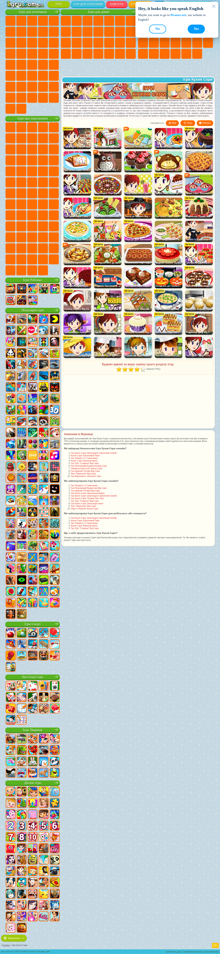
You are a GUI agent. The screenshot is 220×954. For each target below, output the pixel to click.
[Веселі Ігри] (21, 928)
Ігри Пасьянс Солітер (143, 43)
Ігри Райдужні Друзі (10, 226)
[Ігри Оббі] (32, 289)
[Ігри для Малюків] (10, 792)
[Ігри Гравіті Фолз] (32, 882)
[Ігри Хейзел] (10, 803)
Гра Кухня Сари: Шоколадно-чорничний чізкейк (94, 453)
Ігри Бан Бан (21, 237)
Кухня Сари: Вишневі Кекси (84, 461)
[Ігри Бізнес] (43, 466)
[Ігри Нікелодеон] (32, 342)
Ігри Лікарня (87, 43)
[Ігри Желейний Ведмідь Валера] (10, 848)
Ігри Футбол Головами (32, 87)
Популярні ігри (32, 310)
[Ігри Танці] (21, 916)
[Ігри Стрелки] (32, 603)
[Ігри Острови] (32, 546)
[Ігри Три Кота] (54, 837)
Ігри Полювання (43, 76)
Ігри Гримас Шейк (54, 237)
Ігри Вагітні (66, 43)
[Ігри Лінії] (32, 444)
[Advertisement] (138, 68)
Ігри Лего (21, 149)
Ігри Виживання (43, 54)
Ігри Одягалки (98, 32)
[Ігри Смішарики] (54, 792)
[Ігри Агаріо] (32, 330)
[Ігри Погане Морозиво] (10, 353)
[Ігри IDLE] (32, 591)
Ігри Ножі (154, 43)
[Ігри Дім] (43, 905)
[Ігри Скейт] (43, 644)
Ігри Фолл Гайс (43, 193)
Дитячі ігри (32, 782)
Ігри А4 (43, 204)
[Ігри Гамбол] (21, 882)
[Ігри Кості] (54, 708)
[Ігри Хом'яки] (32, 773)
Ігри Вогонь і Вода (87, 21)
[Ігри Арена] (21, 364)
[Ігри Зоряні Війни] (32, 432)
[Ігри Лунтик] (10, 814)
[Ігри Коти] (32, 739)
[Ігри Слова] (21, 500)
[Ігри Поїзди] (21, 376)
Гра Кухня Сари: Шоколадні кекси (87, 503)
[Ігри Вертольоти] (32, 364)
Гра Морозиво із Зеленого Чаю (86, 476)
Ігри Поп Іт (165, 43)
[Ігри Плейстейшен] (43, 523)
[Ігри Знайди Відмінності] (32, 848)
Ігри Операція (109, 43)
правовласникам (192, 951)
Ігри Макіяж (120, 43)
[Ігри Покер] (10, 697)
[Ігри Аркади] (54, 319)
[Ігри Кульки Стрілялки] (43, 319)
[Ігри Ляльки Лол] (43, 916)
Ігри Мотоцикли (54, 32)
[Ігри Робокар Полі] (54, 905)
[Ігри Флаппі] (10, 500)
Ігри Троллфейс (43, 138)
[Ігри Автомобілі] (21, 319)
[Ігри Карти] (32, 686)
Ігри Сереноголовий (54, 193)
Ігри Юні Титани (21, 193)
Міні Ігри (186, 43)
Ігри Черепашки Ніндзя (32, 182)
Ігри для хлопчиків (88, 4)
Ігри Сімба (43, 226)
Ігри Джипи (54, 76)
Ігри (59, 4)
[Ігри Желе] (10, 603)
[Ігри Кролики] (21, 773)
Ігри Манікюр (98, 43)
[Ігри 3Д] (54, 410)
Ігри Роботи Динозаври (32, 54)
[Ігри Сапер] (32, 708)
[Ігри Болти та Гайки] (21, 557)
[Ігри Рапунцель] (43, 803)
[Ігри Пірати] (43, 421)
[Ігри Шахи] (43, 697)
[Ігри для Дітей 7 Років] (10, 837)
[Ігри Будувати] (32, 569)
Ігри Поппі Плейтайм (32, 270)
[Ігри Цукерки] (21, 814)
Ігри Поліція (21, 54)
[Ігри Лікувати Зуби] (32, 894)
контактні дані (173, 951)
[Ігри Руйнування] (21, 466)
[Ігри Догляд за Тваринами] (54, 739)
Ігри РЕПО (54, 259)
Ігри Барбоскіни (10, 171)
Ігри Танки (43, 21)
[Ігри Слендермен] (54, 342)
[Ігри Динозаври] (21, 750)
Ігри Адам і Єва (21, 182)
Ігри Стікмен (10, 43)
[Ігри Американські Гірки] (21, 478)
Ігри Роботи (10, 54)
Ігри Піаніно (109, 54)
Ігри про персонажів (33, 118)
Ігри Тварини (32, 730)
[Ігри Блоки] (43, 444)
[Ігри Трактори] (54, 398)
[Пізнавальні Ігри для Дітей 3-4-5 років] (43, 792)
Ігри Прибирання (98, 54)
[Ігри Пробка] (21, 603)
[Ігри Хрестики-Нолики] (21, 720)
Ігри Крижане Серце (87, 32)
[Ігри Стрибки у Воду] (54, 644)
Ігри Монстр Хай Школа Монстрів (120, 21)
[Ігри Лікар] (21, 387)
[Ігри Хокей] (32, 644)
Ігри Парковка (10, 21)
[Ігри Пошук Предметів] (21, 444)
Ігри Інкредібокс (54, 248)
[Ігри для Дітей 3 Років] (21, 826)
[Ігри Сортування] (10, 546)
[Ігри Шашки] (54, 697)
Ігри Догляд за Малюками (77, 54)
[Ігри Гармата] (10, 512)
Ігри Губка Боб (21, 127)
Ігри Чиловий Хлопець (21, 259)
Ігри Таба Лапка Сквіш (131, 54)
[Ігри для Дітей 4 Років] (32, 826)
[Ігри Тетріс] (10, 455)
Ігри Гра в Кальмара (32, 204)
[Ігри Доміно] (21, 697)
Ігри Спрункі (43, 248)
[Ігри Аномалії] (21, 580)
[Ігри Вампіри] (21, 535)
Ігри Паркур (10, 87)
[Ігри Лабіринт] (54, 523)
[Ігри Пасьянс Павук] (54, 686)
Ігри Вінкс (120, 54)
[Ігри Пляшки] (21, 591)
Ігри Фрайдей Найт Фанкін (32, 237)
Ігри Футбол (21, 21)
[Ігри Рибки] (54, 750)
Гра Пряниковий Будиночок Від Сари (89, 466)
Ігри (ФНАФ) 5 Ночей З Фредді (10, 138)
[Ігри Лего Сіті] (54, 376)
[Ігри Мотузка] (43, 591)
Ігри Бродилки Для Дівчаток (131, 21)
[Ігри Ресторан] (10, 916)
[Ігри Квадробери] (43, 655)
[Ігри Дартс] (32, 655)
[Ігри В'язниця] (10, 614)
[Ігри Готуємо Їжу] (43, 882)
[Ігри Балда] (32, 523)
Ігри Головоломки (154, 54)
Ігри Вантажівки (21, 43)
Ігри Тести (109, 21)
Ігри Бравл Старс (21, 204)
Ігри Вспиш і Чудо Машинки (43, 160)
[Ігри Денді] (54, 478)
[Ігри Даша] (43, 814)
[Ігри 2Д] (10, 421)
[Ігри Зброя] (10, 432)
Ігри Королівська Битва (10, 32)
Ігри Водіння (43, 87)
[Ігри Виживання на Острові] (54, 580)
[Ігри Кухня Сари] (21, 871)
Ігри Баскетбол (186, 54)
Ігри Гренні (10, 215)
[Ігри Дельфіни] (10, 761)
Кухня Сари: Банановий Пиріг (85, 455)
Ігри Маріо (32, 171)
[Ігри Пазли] (54, 803)
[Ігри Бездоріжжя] (43, 364)
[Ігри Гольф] (21, 633)
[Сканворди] (43, 512)
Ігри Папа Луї (131, 32)
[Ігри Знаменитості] (10, 928)
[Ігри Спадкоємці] (32, 905)
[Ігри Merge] (54, 535)
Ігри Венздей (10, 237)
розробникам (211, 951)
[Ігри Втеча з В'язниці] (43, 557)
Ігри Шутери (10, 76)
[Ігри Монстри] (10, 489)
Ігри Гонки (43, 43)
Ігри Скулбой (54, 215)
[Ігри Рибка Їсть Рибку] (54, 546)
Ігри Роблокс (32, 280)
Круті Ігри (175, 54)
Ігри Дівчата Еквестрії (77, 21)
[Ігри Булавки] (54, 591)
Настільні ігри (32, 677)
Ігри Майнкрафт (21, 32)
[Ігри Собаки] (10, 750)
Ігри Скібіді (43, 237)
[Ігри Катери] (21, 421)
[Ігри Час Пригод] (10, 871)
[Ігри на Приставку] (43, 569)
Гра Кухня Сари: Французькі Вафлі (87, 493)
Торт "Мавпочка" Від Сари (83, 473)
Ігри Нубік (32, 215)
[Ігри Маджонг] (21, 686)
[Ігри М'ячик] (10, 478)
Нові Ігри (117, 4)
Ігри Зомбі (54, 21)
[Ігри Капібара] (43, 773)
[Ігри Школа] (21, 569)
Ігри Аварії (43, 32)
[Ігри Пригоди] (54, 353)
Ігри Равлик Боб (21, 138)
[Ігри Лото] (43, 708)
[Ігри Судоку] (21, 708)
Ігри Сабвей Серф (32, 149)
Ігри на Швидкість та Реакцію (197, 43)
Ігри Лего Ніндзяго (54, 127)
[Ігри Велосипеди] (43, 633)
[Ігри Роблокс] (10, 289)
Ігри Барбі (98, 21)
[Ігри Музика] (54, 455)
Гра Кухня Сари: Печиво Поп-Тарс (87, 498)
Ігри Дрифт (43, 65)
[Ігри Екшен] (10, 319)
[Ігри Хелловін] (54, 387)
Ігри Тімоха (10, 259)
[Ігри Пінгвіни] (43, 761)
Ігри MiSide (32, 259)
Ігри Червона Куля (32, 138)
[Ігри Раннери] (43, 478)
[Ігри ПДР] (43, 342)
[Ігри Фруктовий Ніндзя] (21, 330)
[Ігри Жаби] (54, 773)
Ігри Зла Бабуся (10, 149)
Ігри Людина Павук (43, 171)
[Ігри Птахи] (10, 773)
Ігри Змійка (143, 54)
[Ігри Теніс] (54, 633)
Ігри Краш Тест (43, 98)
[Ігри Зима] (32, 500)
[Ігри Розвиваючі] (32, 792)
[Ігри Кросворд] (32, 398)
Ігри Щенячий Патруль (32, 127)
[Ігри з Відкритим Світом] (54, 444)
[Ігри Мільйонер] (32, 478)
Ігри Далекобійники (10, 98)
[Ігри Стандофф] (10, 580)
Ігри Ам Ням (54, 149)
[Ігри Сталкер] (32, 512)
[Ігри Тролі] (54, 848)
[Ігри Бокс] (10, 655)
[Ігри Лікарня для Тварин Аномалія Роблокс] (21, 300)
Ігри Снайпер (54, 43)
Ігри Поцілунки (120, 32)
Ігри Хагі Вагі (21, 215)
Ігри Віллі (10, 127)
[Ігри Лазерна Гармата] (54, 421)
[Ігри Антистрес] (32, 489)
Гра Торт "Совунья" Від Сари (85, 463)
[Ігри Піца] (54, 882)
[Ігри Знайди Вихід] (21, 342)
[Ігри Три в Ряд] (10, 444)
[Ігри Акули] (43, 750)
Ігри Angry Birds (43, 149)
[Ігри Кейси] (43, 580)
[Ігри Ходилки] (43, 489)
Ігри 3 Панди (21, 160)
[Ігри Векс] (21, 523)
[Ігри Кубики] (10, 398)
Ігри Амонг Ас (10, 204)
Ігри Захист (197, 54)
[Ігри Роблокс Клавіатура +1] (32, 300)
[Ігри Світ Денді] (54, 289)
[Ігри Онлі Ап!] (10, 535)
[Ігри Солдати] (32, 421)
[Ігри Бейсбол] (10, 667)
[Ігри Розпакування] (54, 603)
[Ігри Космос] (10, 364)
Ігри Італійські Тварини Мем (10, 270)
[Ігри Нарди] (10, 708)
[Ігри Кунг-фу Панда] (54, 860)
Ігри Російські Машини (32, 65)
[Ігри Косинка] (43, 686)
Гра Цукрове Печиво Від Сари (85, 471)
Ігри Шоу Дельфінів (10, 160)
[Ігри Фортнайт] (32, 387)
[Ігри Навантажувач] (21, 353)
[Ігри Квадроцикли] (21, 512)
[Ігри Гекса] (10, 569)
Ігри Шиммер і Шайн (43, 182)
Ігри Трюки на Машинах (208, 43)
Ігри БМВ (32, 98)
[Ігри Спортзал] (54, 655)
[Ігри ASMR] (54, 557)
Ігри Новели (77, 43)
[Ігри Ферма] (43, 432)
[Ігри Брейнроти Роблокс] (10, 300)
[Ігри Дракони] (32, 750)
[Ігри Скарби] (43, 455)
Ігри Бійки (32, 43)
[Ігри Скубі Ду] (21, 860)
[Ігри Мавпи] (21, 761)
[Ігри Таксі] (10, 376)
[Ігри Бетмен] (21, 894)
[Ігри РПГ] (10, 330)
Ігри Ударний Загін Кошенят (21, 171)
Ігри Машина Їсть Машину (10, 65)
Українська (14, 938)
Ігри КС (21, 98)
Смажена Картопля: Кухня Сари (86, 468)
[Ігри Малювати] (43, 837)
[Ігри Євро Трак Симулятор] (32, 466)
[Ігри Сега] (21, 432)
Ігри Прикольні (175, 43)
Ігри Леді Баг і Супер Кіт (54, 138)
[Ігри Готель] (32, 580)
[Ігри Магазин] (32, 916)
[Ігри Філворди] (54, 466)
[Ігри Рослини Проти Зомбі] (21, 455)
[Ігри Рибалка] (43, 398)
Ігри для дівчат (99, 11)
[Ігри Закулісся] (54, 512)
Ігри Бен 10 (10, 182)
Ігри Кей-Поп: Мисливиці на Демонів (43, 270)
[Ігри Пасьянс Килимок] (32, 697)
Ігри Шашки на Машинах (21, 109)
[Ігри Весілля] (21, 905)
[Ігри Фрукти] (10, 591)
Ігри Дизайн (87, 54)
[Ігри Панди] (54, 761)
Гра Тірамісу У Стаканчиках (84, 458)
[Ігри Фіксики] (32, 871)
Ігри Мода (66, 54)
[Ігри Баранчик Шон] (54, 871)
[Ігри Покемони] (43, 894)
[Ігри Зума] (43, 410)
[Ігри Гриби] (21, 614)
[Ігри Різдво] (21, 803)
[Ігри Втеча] (54, 330)
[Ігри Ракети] (21, 489)
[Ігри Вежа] (54, 500)
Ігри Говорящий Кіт (43, 127)
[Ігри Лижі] (21, 644)
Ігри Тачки (32, 160)
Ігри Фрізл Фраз (54, 171)
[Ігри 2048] (32, 455)
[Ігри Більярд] (32, 633)
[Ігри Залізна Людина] (54, 894)
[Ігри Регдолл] (32, 557)
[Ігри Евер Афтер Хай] (10, 860)
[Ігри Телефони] (43, 546)
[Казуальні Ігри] (10, 523)
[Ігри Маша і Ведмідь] (21, 792)
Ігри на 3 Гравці (165, 54)
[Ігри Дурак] (10, 686)
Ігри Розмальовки (66, 32)
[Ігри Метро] (32, 410)
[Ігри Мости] (54, 569)
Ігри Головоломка (54, 226)
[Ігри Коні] (10, 739)
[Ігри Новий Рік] (54, 432)
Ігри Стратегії (32, 21)
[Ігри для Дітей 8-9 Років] (21, 837)
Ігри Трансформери (32, 248)
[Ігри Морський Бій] (10, 387)
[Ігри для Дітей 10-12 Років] (32, 837)
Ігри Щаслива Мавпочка (54, 182)
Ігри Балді (54, 204)
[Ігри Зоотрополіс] (43, 848)
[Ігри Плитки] (10, 557)
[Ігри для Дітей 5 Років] (43, 826)
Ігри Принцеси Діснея (131, 43)
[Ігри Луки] (32, 353)
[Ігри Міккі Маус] (10, 882)
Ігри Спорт (33, 624)
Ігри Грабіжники (54, 54)
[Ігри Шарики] (21, 410)
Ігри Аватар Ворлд (32, 226)
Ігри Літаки (21, 87)
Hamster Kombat (10, 248)
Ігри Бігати (21, 76)
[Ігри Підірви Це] (43, 330)
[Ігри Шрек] (32, 860)
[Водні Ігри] (43, 603)
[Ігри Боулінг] (10, 633)
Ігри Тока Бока (21, 226)
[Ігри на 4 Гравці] (32, 319)
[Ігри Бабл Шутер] (43, 500)
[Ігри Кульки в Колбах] (21, 546)
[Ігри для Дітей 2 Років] (10, 826)
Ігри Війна (54, 87)
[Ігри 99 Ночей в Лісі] (21, 289)
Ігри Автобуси (54, 65)
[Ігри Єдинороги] (43, 739)
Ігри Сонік (54, 160)
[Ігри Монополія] (10, 720)
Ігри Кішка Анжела (77, 32)
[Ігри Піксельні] (10, 410)
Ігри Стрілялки (32, 76)
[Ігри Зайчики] (32, 761)
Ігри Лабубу (21, 270)
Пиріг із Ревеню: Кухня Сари (84, 509)
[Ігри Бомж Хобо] (43, 871)
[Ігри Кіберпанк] (43, 387)
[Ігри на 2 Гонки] (43, 353)
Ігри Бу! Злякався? (43, 259)
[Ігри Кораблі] (54, 364)
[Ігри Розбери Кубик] (21, 398)
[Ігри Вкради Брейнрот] (43, 289)
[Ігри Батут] (21, 655)
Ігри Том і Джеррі (10, 193)
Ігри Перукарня (109, 32)
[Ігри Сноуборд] (10, 644)
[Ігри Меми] (32, 535)
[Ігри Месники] (10, 905)
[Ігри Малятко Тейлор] (21, 848)
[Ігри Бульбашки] (54, 814)
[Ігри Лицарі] (43, 535)
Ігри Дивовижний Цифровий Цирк (21, 248)
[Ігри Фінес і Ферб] (43, 860)
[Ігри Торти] (10, 466)
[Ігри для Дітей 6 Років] (54, 826)
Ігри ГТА (21, 65)
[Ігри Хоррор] (54, 489)
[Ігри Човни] (32, 376)
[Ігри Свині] (21, 739)
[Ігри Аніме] (10, 894)
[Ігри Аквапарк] (10, 342)
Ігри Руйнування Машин (10, 109)
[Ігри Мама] (54, 916)
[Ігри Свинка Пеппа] (32, 814)
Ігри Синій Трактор (32, 193)
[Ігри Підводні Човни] (43, 376)
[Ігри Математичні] (32, 803)
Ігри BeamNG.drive (54, 98)
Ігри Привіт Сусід (43, 215)
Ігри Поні (66, 21)
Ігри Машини (32, 32)
